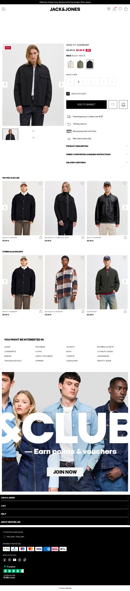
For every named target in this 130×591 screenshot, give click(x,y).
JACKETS (70, 347)
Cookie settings (65, 588)
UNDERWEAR (103, 356)
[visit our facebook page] (4, 561)
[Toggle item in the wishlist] (113, 104)
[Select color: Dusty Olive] (80, 64)
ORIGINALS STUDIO (13, 361)
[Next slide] (125, 207)
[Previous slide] (4, 207)
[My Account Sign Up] (65, 432)
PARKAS (7, 356)
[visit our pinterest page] (19, 561)
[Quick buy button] (40, 237)
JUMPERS (39, 361)
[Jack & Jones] (65, 10)
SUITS (68, 351)
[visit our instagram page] (9, 561)
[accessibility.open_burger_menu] (3, 9)
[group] (22, 213)
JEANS (7, 347)
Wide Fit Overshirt (77, 45)
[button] (70, 82)
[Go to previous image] (33, 131)
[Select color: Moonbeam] (70, 64)
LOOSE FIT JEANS (105, 351)
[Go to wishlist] (120, 10)
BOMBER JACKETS (105, 347)
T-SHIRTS (70, 356)
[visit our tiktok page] (24, 561)
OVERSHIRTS (10, 351)
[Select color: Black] (89, 64)
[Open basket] (125, 9)
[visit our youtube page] (14, 561)
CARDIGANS (72, 361)
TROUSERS (40, 347)
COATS (38, 351)
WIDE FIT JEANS (104, 361)
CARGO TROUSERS (43, 356)
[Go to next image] (33, 137)
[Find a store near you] (108, 10)
